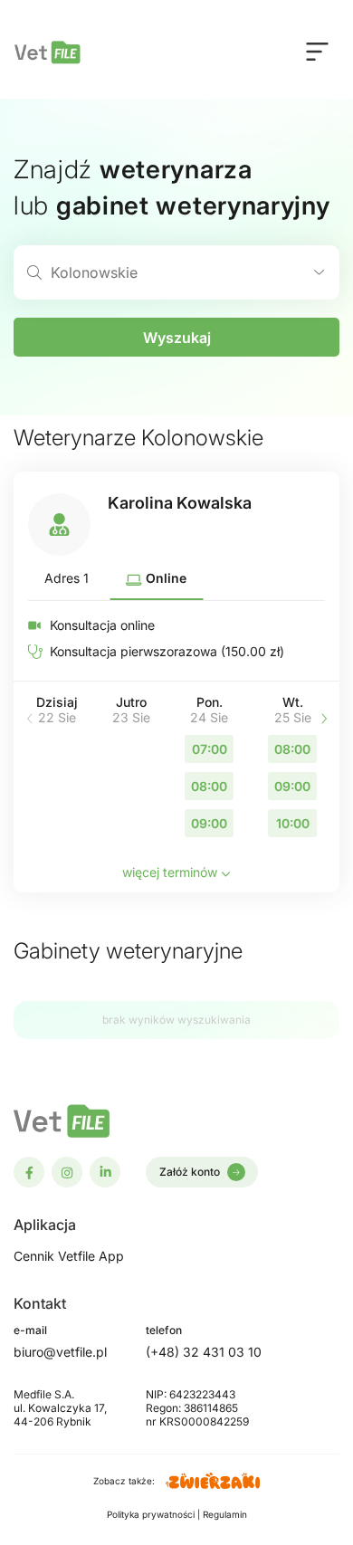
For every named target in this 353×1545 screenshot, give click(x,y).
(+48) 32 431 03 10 (204, 1351)
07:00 (209, 749)
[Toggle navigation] (317, 50)
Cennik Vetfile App (69, 1256)
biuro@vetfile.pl (60, 1351)
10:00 (293, 823)
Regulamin (225, 1514)
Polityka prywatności (152, 1514)
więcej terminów (171, 872)
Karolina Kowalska (180, 502)
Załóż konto (189, 1171)
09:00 (209, 823)
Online (164, 578)
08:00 (209, 786)
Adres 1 (66, 578)
